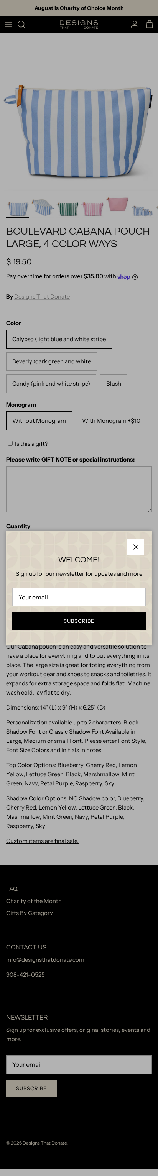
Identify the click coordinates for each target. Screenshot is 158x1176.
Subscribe (79, 621)
